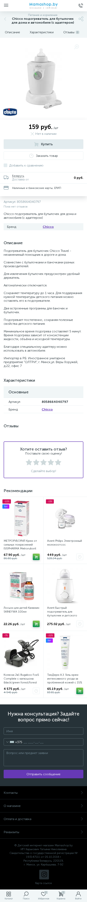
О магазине (12, 806)
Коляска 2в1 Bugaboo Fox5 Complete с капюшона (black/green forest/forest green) (21, 680)
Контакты (11, 793)
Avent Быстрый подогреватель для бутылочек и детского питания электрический (63, 613)
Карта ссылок (43, 883)
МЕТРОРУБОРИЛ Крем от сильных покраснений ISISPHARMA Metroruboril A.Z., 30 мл (20, 546)
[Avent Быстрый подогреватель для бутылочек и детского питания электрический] (65, 585)
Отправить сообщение (43, 774)
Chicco (48, 227)
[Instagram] (44, 874)
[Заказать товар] (79, 557)
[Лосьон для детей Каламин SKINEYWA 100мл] (22, 585)
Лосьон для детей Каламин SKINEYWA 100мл (21, 609)
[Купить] (36, 557)
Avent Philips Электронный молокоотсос (64, 542)
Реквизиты (11, 832)
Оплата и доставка (17, 819)
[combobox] (13, 742)
